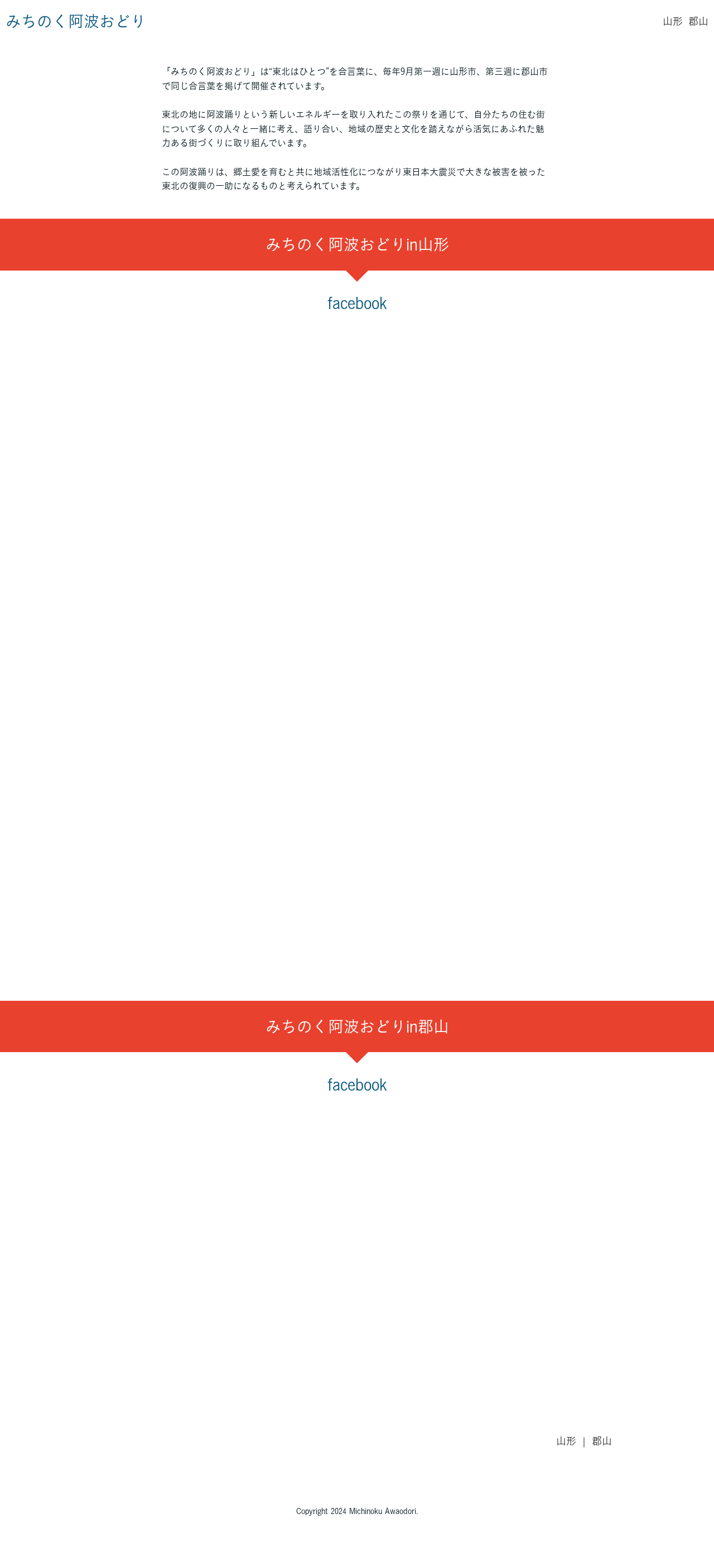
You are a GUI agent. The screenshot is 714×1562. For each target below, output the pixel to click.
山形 (673, 21)
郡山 (698, 21)
